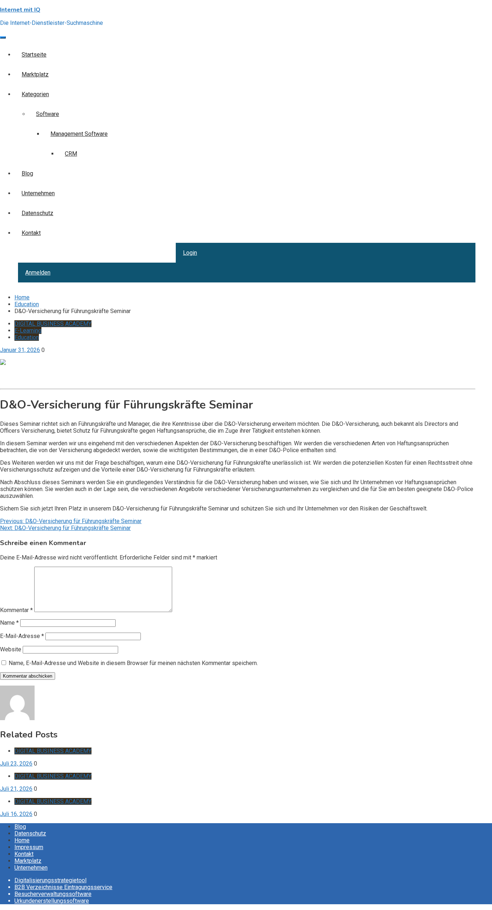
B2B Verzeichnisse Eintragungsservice (63, 887)
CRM (71, 153)
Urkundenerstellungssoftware (51, 900)
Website (10, 649)
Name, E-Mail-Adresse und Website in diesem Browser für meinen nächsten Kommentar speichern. (133, 663)
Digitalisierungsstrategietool (50, 880)
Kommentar (16, 610)
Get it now (12, 375)
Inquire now (14, 382)
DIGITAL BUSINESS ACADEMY (52, 323)
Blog (27, 173)
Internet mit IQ (20, 10)
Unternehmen (38, 193)
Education (26, 337)
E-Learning (27, 330)
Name (9, 622)
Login (190, 252)
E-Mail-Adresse (22, 636)
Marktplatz (35, 74)
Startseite (34, 54)
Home (22, 840)
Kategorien (35, 94)
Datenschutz (37, 213)
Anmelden (37, 272)
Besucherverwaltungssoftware (52, 894)
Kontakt (31, 232)
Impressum (28, 847)
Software (47, 114)
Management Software (79, 133)
